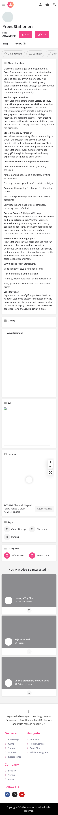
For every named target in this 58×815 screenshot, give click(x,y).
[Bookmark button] (29, 610)
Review (20, 43)
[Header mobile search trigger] (54, 4)
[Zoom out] (50, 466)
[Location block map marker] (29, 479)
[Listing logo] (7, 17)
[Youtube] (22, 794)
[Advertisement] (29, 366)
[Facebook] (7, 794)
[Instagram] (14, 794)
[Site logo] (10, 5)
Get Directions (44, 508)
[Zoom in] (50, 462)
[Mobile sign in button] (40, 4)
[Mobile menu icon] (4, 5)
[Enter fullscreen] (50, 472)
